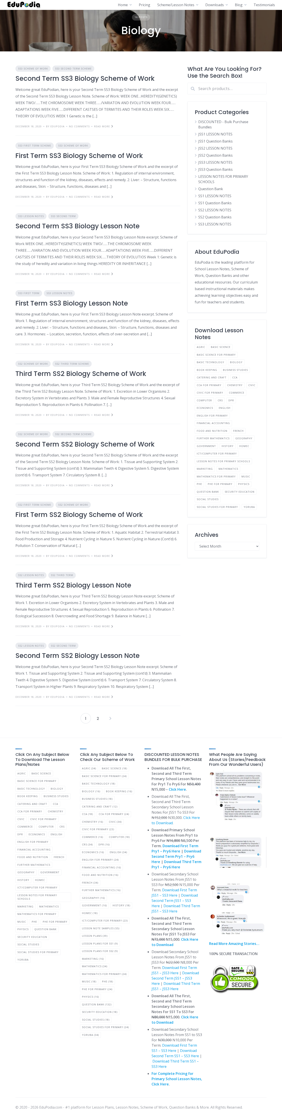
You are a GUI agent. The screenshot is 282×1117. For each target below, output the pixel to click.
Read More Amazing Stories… (234, 943)
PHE (199, 484)
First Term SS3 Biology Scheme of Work (79, 155)
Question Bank (210, 188)
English (224, 407)
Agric (201, 347)
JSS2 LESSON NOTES (215, 148)
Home (123, 4)
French (238, 430)
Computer (204, 400)
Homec (244, 446)
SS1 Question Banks (215, 203)
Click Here (177, 789)
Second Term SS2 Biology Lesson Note (77, 655)
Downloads (214, 4)
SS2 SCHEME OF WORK (33, 363)
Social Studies (208, 499)
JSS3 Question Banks (215, 169)
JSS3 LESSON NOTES (215, 162)
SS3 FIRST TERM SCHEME (34, 145)
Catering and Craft (211, 377)
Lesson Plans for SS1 (100, 943)
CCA (234, 377)
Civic (251, 385)
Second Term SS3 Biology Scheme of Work (84, 78)
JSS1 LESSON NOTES (215, 134)
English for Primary (212, 415)
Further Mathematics (213, 438)
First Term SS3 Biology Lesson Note (71, 303)
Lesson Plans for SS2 (100, 951)
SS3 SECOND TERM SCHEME (73, 68)
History (228, 446)
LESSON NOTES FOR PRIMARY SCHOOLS (223, 461)
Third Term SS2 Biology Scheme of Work (80, 373)
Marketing (205, 468)
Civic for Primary (210, 392)
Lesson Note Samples (100, 928)
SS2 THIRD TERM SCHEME (72, 363)
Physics (243, 484)
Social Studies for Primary (217, 507)
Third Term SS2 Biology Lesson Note (73, 585)
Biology (236, 362)
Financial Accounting (213, 423)
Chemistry (235, 385)
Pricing (144, 4)
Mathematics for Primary (216, 476)
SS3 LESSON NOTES (31, 216)
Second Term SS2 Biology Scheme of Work (84, 444)
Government (206, 446)
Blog (239, 4)
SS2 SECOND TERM (63, 645)
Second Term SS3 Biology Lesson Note (77, 226)
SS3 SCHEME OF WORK (33, 68)
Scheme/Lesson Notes (175, 4)
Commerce (236, 392)
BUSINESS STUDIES (235, 370)
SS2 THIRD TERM (62, 575)
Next (110, 718)
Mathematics (228, 468)
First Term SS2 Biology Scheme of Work (79, 514)
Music (245, 476)
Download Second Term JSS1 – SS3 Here (175, 900)
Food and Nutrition (212, 430)
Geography (243, 438)
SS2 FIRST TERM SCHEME (34, 504)
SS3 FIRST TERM (28, 293)
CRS (220, 400)
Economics (205, 407)
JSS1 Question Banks (215, 141)
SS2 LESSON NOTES (31, 575)
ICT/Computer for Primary (217, 453)
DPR (231, 400)
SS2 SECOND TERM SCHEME (73, 434)
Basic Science (220, 347)
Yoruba (249, 507)
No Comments (79, 126)
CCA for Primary (209, 385)
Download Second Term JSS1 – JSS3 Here (175, 978)
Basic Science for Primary (216, 354)
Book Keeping (207, 370)
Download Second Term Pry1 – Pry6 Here (176, 856)
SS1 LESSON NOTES (214, 195)
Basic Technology (210, 362)
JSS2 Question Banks (215, 155)
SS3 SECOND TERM (63, 216)
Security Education (239, 491)
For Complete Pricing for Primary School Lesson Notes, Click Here (177, 1079)
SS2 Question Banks (215, 217)
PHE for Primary (220, 484)
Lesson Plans (95, 935)
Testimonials (264, 4)
